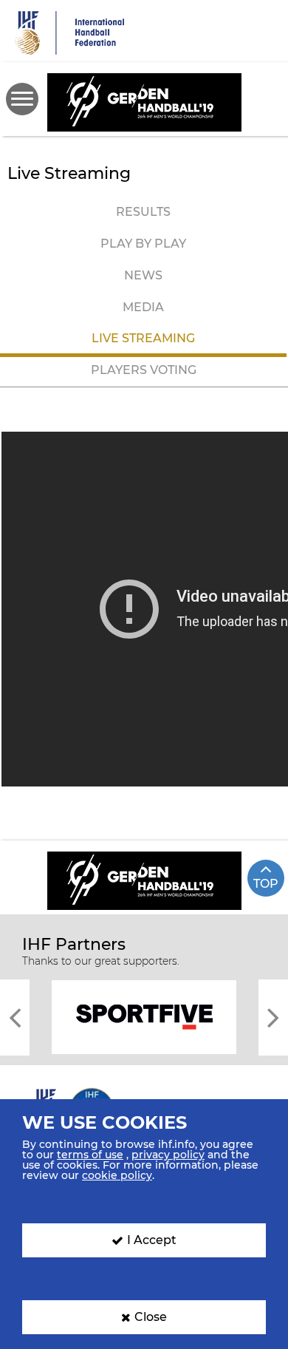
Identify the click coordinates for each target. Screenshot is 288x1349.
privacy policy (168, 1154)
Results (143, 212)
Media (143, 307)
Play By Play (143, 244)
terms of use (90, 1154)
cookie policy (117, 1175)
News (143, 275)
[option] (144, 1016)
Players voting (143, 370)
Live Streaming (143, 338)
